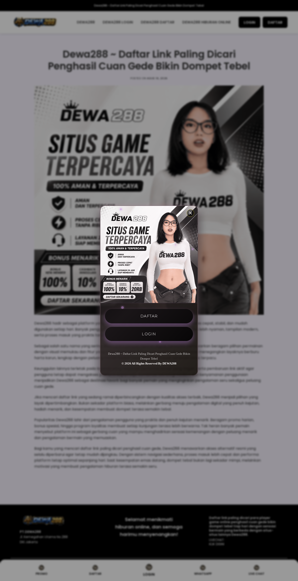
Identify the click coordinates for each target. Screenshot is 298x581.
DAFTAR (149, 316)
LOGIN (149, 334)
